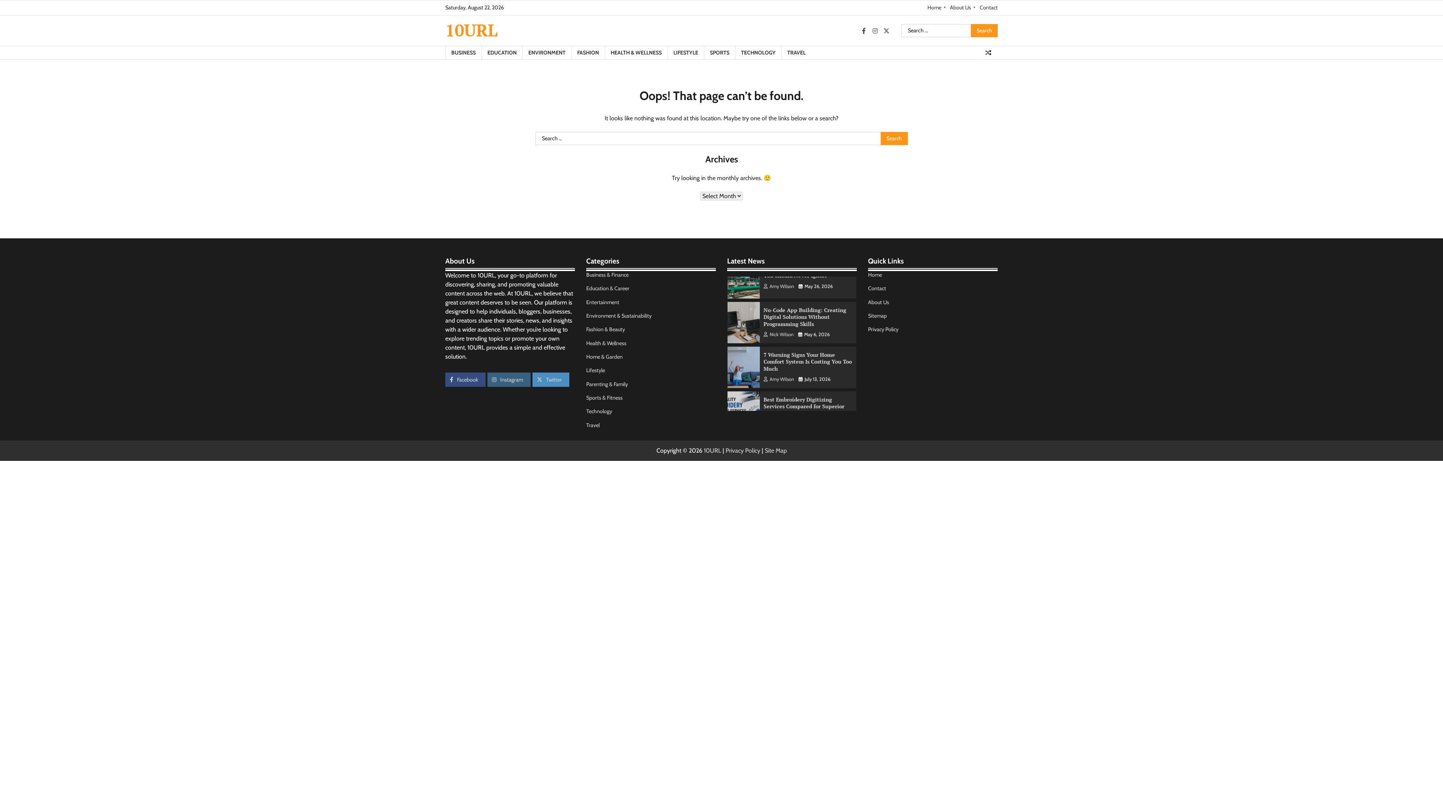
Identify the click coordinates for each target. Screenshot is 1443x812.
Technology (758, 52)
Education (502, 52)
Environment (547, 52)
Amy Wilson (782, 354)
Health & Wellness (636, 52)
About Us (960, 7)
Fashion (588, 52)
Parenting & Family (607, 384)
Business (463, 52)
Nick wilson (782, 309)
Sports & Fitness (604, 397)
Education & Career (607, 288)
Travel (796, 52)
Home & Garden (604, 356)
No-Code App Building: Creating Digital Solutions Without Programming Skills (805, 292)
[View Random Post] (988, 52)
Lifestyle (685, 52)
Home (934, 7)
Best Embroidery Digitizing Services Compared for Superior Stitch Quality (804, 381)
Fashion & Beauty (605, 329)
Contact (989, 7)
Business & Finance (607, 274)
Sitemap (877, 315)
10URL (471, 30)
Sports (719, 52)
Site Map (776, 450)
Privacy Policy (883, 329)
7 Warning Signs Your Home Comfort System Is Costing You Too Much (808, 336)
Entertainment (602, 302)
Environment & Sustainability (619, 315)
